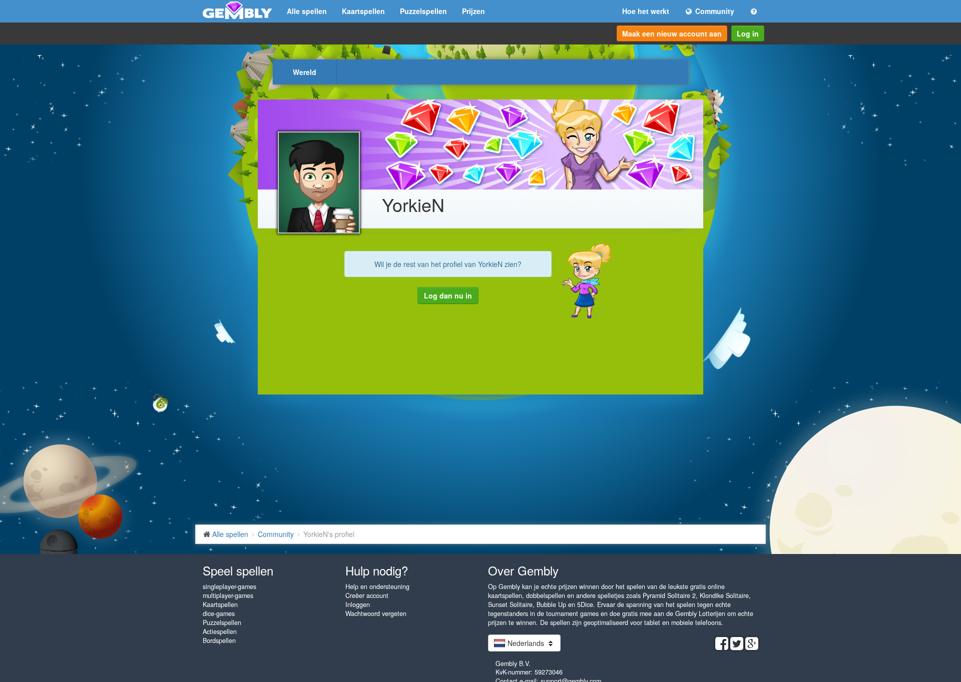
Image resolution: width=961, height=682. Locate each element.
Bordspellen (219, 640)
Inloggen (357, 604)
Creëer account (366, 595)
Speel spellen (238, 570)
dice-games (219, 613)
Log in (748, 33)
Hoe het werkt (645, 11)
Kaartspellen (363, 11)
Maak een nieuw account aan (672, 33)
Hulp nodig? (376, 570)
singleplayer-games (229, 586)
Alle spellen (307, 11)
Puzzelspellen (423, 11)
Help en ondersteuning (377, 586)
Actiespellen (220, 631)
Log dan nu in (448, 295)
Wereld (304, 72)
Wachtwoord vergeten (375, 613)
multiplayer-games (228, 595)
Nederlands (526, 643)
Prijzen (473, 11)
